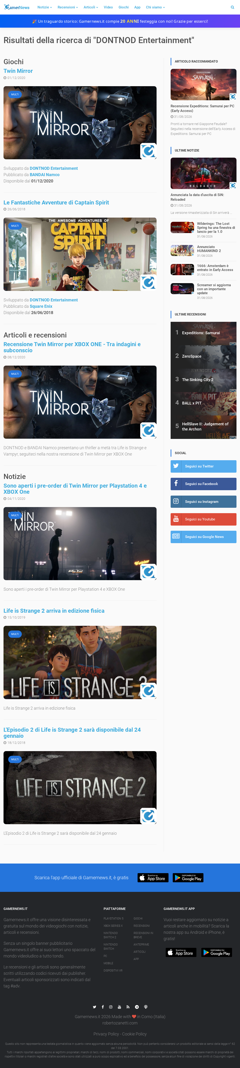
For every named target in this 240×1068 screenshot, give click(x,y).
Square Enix (41, 306)
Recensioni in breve (143, 935)
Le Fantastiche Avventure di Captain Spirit (56, 202)
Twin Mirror (18, 71)
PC (105, 956)
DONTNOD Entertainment (54, 168)
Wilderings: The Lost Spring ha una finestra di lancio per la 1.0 (216, 228)
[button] (152, 878)
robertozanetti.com (120, 1022)
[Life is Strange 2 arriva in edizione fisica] (80, 662)
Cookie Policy (134, 1033)
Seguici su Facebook (201, 484)
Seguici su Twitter (199, 466)
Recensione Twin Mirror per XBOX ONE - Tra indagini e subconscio (72, 347)
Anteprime (141, 944)
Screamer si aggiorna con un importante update (214, 289)
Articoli (89, 7)
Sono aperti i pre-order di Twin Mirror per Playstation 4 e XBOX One (75, 488)
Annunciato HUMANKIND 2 (209, 249)
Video (108, 7)
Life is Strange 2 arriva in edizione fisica (54, 611)
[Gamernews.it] (16, 7)
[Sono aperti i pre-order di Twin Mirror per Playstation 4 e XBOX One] (80, 543)
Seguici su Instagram (201, 502)
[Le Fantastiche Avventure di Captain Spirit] (80, 254)
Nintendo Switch (111, 946)
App (137, 7)
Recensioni (66, 7)
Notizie (43, 7)
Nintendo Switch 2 (111, 935)
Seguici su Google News (204, 537)
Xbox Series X (113, 925)
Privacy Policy (106, 1033)
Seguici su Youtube (200, 519)
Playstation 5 (114, 918)
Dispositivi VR (113, 970)
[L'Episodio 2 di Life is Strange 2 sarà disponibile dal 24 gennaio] (80, 787)
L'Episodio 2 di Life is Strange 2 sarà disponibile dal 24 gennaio (72, 733)
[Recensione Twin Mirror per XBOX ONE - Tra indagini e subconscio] (80, 402)
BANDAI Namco (45, 174)
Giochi (124, 7)
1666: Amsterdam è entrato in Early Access (215, 268)
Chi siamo (154, 7)
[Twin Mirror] (80, 122)
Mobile (108, 963)
